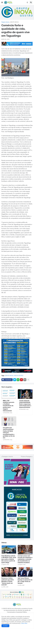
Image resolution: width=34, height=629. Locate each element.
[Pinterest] (21, 379)
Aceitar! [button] (5, 625)
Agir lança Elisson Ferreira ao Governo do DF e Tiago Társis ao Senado (25, 580)
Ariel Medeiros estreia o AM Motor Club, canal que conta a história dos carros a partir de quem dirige (8, 559)
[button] (2, 2)
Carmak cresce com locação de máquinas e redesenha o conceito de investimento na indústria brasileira (25, 559)
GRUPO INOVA (14, 22)
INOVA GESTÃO (18, 375)
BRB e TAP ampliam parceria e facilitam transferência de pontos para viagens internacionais (8, 406)
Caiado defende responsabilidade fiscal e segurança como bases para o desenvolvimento (25, 404)
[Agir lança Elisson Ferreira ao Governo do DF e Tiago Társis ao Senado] (25, 572)
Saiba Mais (24, 623)
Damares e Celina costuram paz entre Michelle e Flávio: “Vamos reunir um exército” (7, 581)
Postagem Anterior (7, 456)
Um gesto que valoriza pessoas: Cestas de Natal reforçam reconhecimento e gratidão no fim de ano (9, 433)
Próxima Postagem (26, 456)
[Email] (24, 379)
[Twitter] (14, 379)
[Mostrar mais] (28, 379)
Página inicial (5, 22)
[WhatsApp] (18, 379)
